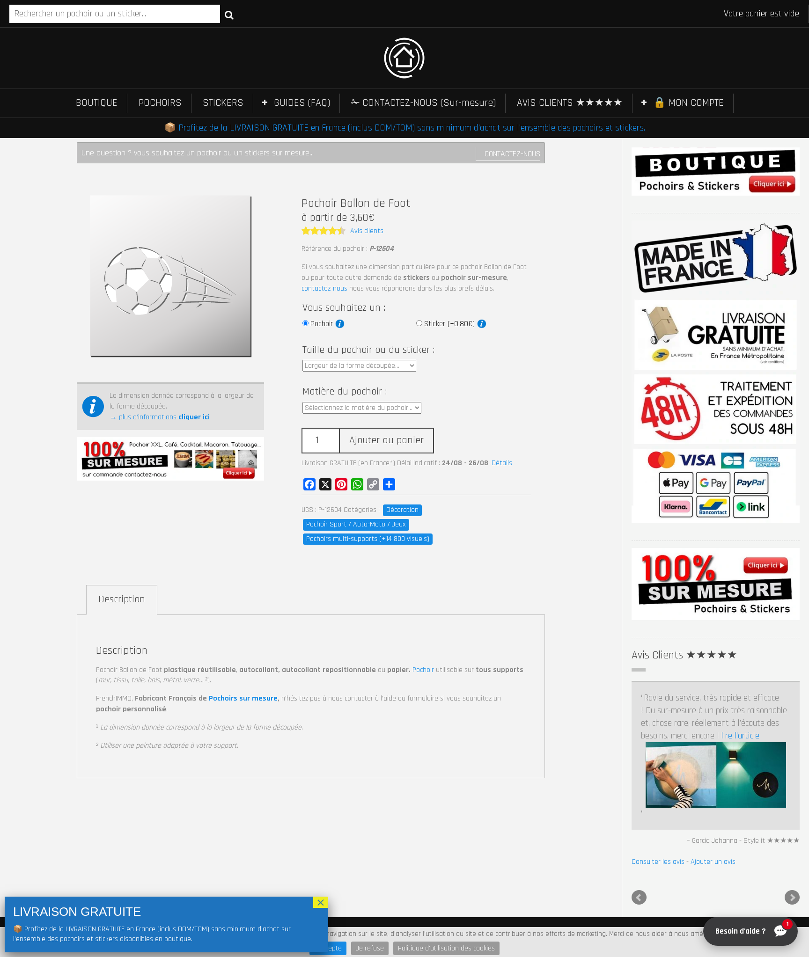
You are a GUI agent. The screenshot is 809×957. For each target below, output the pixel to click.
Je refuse (370, 948)
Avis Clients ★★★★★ (684, 655)
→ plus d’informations (160, 417)
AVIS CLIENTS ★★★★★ (570, 103)
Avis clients (366, 231)
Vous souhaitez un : (343, 308)
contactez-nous (324, 288)
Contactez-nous (512, 153)
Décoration (402, 510)
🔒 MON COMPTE (688, 103)
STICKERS (223, 103)
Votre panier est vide (761, 13)
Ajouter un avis (713, 862)
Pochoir (322, 324)
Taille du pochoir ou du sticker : (368, 350)
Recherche (229, 14)
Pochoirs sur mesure (243, 698)
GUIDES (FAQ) (302, 103)
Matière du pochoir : (344, 392)
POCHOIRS (160, 103)
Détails (502, 463)
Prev (639, 897)
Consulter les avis (658, 862)
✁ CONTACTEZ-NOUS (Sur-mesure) (423, 103)
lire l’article (740, 736)
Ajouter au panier (386, 440)
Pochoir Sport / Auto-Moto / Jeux (356, 524)
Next (792, 897)
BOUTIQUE (97, 103)
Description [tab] (121, 599)
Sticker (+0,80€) (450, 324)
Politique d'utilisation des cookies (446, 948)
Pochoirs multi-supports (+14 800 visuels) (367, 539)
